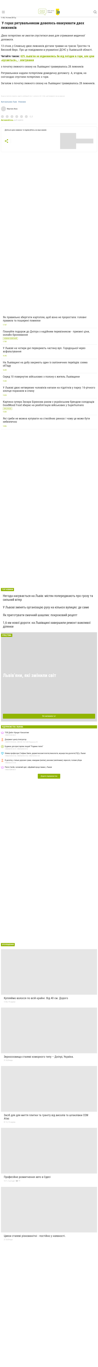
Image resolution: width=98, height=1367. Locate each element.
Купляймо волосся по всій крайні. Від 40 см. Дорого (36, 998)
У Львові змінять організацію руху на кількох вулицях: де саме (46, 607)
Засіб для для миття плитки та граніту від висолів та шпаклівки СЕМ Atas (46, 1116)
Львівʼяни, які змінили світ (29, 675)
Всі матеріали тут (49, 716)
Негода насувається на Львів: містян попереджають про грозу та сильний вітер (48, 598)
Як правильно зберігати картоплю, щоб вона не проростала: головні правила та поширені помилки (44, 319)
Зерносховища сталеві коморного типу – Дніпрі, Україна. (39, 1056)
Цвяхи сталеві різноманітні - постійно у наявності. (35, 1236)
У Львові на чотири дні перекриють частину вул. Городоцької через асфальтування (44, 349)
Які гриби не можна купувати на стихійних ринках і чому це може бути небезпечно (46, 420)
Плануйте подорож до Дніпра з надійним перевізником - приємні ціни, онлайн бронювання (46, 333)
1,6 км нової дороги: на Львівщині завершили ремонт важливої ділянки (46, 624)
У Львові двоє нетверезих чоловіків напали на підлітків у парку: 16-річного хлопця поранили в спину (49, 389)
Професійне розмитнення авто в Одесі (27, 1177)
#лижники (22, 102)
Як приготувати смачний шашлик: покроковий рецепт (40, 615)
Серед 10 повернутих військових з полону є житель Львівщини (41, 376)
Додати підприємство (49, 776)
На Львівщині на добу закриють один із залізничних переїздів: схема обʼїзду (45, 364)
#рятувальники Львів (9, 102)
